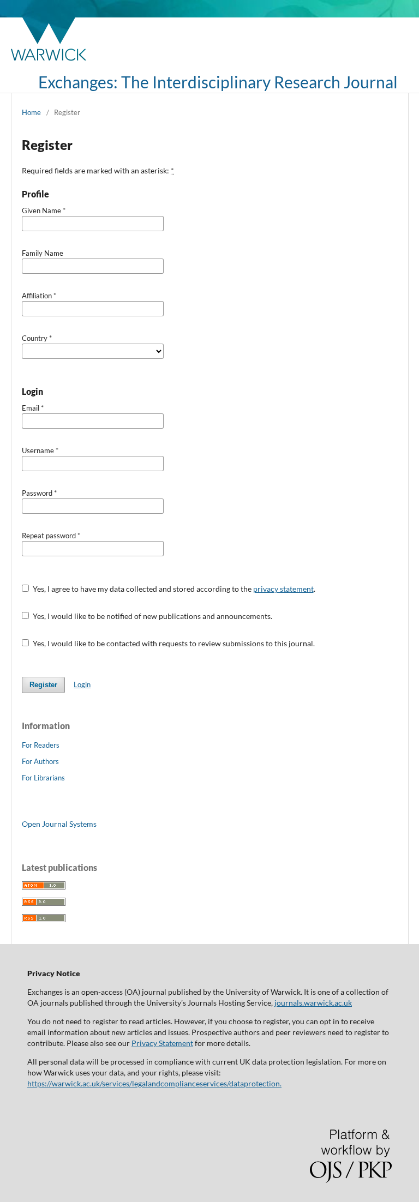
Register (43, 685)
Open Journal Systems (59, 823)
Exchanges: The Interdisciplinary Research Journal (218, 82)
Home (31, 112)
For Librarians (43, 777)
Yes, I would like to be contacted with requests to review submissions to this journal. (173, 643)
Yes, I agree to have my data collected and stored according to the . (173, 588)
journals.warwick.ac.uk (313, 1002)
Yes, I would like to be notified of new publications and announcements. (151, 616)
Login (82, 684)
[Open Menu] (22, 82)
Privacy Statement (162, 1043)
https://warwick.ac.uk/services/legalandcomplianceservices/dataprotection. (154, 1083)
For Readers (40, 745)
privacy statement (283, 588)
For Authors (40, 761)
